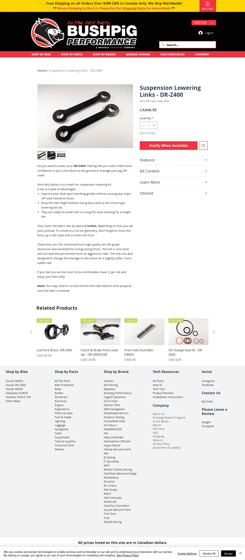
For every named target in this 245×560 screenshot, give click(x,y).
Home (41, 70)
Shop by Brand (116, 371)
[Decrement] (142, 125)
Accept (228, 553)
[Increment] (154, 125)
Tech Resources (166, 371)
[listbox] (203, 22)
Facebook (208, 385)
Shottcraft (110, 501)
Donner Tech (112, 405)
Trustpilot (208, 426)
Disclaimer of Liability (166, 447)
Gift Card (158, 429)
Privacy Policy (161, 444)
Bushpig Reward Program (169, 417)
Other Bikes (13, 401)
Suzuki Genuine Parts (117, 510)
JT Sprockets (111, 461)
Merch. (157, 425)
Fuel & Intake (63, 417)
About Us (158, 414)
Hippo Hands (112, 445)
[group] (122, 340)
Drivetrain (61, 397)
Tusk (106, 518)
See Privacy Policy (128, 555)
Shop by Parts (66, 371)
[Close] (240, 553)
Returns (158, 440)
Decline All (209, 553)
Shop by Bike (17, 371)
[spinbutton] (148, 125)
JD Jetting (109, 457)
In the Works (161, 421)
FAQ (155, 432)
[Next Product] (214, 331)
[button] (208, 3)
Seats (58, 433)
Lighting (60, 421)
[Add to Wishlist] (203, 145)
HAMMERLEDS (113, 429)
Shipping (158, 436)
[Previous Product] (31, 331)
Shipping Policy (134, 8)
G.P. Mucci (110, 425)
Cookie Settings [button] (187, 553)
